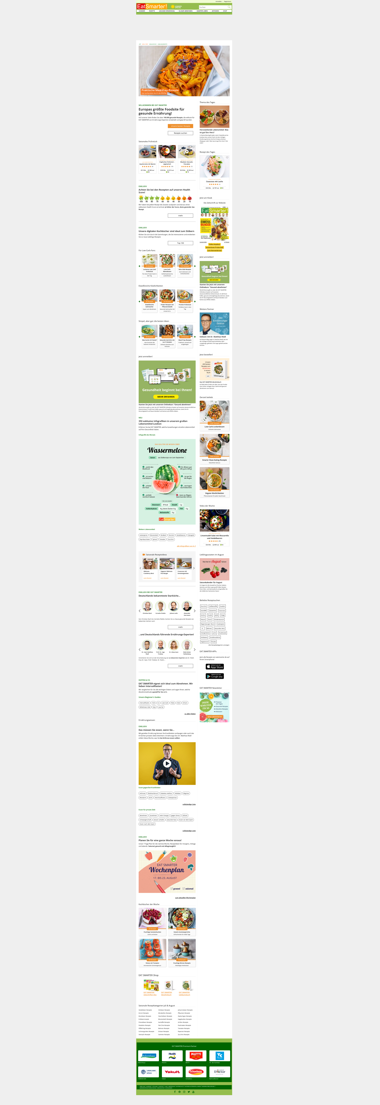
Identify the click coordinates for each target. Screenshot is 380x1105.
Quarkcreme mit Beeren (147, 164)
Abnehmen (143, 815)
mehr (180, 215)
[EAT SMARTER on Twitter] (189, 1091)
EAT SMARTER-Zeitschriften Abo (150, 993)
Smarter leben (202, 11)
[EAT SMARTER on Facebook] (175, 1091)
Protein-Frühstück (185, 305)
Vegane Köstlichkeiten (214, 493)
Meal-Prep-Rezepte (185, 340)
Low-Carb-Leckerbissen (214, 426)
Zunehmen (153, 815)
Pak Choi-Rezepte (164, 1025)
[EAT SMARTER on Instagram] (184, 1091)
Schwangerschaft (145, 820)
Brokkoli (163, 535)
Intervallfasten (144, 703)
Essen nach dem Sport (147, 824)
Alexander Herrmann (187, 614)
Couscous (222, 611)
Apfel (216, 615)
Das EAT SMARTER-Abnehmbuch (210, 382)
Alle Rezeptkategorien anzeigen (219, 645)
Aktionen (215, 11)
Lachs (214, 633)
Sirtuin (185, 703)
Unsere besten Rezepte (180, 126)
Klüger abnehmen (185, 11)
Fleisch (203, 619)
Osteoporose (172, 798)
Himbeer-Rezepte (164, 1010)
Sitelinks (155, 1086)
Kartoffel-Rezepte (164, 1022)
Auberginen (144, 535)
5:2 (158, 703)
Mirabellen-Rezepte (164, 1013)
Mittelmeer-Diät (145, 707)
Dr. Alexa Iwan (173, 652)
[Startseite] (152, 6)
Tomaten (162, 539)
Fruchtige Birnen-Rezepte (181, 963)
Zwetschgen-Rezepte (185, 1016)
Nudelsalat (222, 633)
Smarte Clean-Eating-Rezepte (214, 460)
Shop (225, 11)
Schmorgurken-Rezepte (146, 1031)
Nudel (210, 615)
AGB (166, 1086)
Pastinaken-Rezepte (184, 1025)
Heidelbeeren (181, 535)
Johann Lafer (174, 613)
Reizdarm (143, 798)
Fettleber (178, 793)
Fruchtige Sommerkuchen (152, 932)
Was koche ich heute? (149, 340)
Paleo (172, 703)
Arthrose (142, 793)
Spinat (155, 539)
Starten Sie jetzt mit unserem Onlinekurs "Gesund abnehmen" (165, 404)
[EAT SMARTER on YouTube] (193, 1091)
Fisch (210, 619)
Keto (178, 703)
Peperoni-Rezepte (184, 1031)
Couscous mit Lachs (214, 181)
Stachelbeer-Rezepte (165, 1016)
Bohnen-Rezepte (163, 1028)
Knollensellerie (215, 637)
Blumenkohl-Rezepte (165, 1019)
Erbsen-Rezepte (163, 1031)
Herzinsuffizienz (160, 798)
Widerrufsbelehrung (208, 1086)
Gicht (150, 798)
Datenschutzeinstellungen (193, 1086)
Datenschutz (180, 1086)
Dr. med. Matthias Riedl (147, 653)
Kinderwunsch (219, 619)
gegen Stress (175, 815)
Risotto (213, 642)
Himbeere (204, 637)
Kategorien (168, 1088)
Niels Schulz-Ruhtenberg (187, 653)
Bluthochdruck (153, 793)
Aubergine (220, 624)
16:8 (153, 703)
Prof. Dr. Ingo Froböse (160, 653)
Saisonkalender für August (211, 582)
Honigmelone (205, 633)
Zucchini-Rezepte (183, 1034)
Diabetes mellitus (166, 793)
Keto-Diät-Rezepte (185, 269)
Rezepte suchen (180, 133)
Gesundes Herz (220, 628)
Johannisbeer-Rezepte (185, 1010)
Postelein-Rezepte (145, 1025)
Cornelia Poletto (161, 613)
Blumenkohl (154, 535)
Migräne (186, 793)
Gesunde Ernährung (167, 11)
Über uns (142, 1086)
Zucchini (171, 539)
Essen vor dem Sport (186, 820)
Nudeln (222, 606)
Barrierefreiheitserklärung (148, 1088)
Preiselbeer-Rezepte (145, 1022)
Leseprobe (203, 242)
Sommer (142, 11)
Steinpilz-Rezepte (144, 1034)
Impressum (172, 1086)
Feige (223, 615)
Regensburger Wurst (208, 624)
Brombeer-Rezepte (145, 1016)
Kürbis (203, 615)
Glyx (154, 707)
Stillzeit (184, 815)
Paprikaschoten (145, 539)
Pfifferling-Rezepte (145, 1028)
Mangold (191, 535)
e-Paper (226, 242)
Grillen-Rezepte (183, 1022)
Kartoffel (204, 611)
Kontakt (161, 1086)
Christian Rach (147, 613)
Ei (202, 628)
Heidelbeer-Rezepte (145, 1010)
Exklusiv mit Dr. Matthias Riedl (213, 337)
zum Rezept (147, 578)
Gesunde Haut (171, 820)
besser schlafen (159, 820)
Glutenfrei (212, 611)
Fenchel (171, 535)
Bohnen (209, 628)
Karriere (148, 1086)
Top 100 (180, 243)
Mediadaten (160, 1088)
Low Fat (160, 707)
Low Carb (165, 703)
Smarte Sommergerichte (182, 932)
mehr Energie (164, 815)
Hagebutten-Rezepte (185, 1019)
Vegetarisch (205, 642)
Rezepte (152, 11)
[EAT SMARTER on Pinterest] (179, 1091)
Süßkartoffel (213, 606)
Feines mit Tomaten (152, 963)
